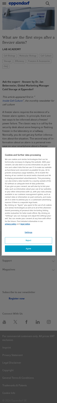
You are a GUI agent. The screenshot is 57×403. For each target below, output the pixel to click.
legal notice (25, 224)
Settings (28, 232)
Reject (28, 240)
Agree (28, 248)
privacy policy (10, 224)
